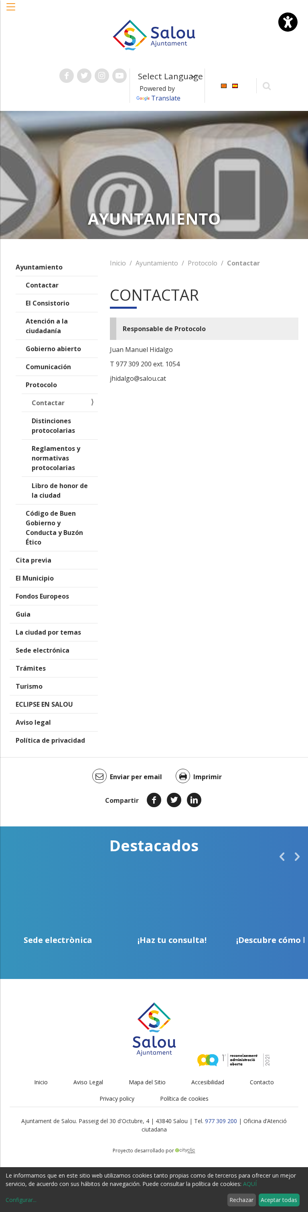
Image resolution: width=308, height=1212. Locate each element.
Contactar (42, 285)
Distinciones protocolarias (53, 425)
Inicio (118, 263)
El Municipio (35, 578)
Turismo (29, 686)
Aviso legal (33, 722)
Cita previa (33, 560)
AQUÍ (250, 1184)
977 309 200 (221, 1121)
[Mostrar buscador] (267, 85)
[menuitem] (224, 85)
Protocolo (41, 384)
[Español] (235, 85)
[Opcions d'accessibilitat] (288, 22)
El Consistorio (47, 303)
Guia (23, 614)
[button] (11, 10)
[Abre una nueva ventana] (66, 75)
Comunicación (48, 366)
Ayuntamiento (39, 267)
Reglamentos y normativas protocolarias (56, 458)
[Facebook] (154, 800)
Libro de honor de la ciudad (60, 490)
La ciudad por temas (48, 632)
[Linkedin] (194, 800)
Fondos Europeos (42, 596)
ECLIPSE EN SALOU (44, 704)
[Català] (224, 85)
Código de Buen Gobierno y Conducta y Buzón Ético (54, 528)
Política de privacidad (50, 740)
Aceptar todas (279, 1200)
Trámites (31, 668)
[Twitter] (174, 800)
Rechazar (241, 1200)
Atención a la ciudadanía (47, 326)
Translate (165, 98)
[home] (154, 34)
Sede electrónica (42, 650)
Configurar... (21, 1200)
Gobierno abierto (53, 348)
